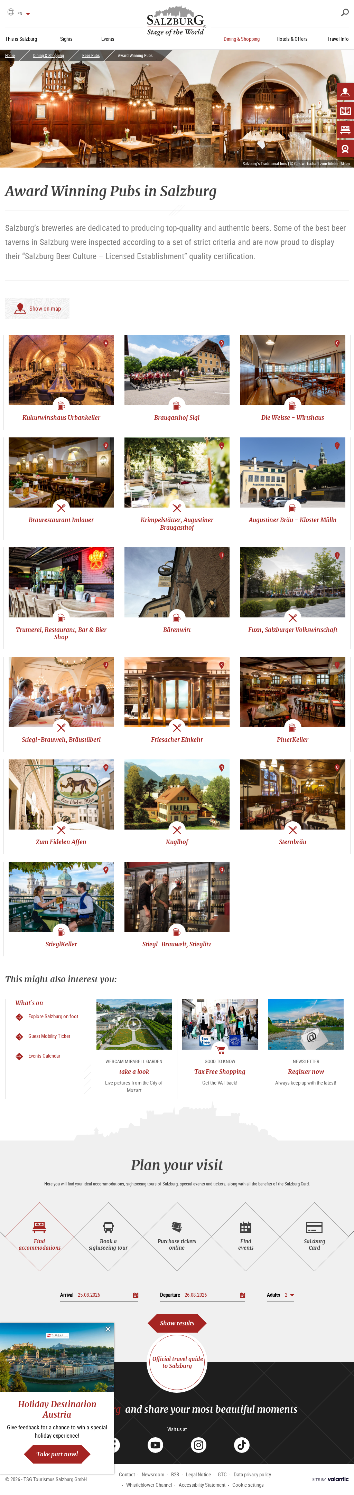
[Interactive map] (345, 91)
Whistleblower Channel (149, 1484)
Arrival (66, 1294)
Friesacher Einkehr (177, 740)
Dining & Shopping (48, 55)
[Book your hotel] (345, 129)
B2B (175, 1474)
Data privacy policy (252, 1474)
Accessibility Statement (202, 1484)
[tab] (39, 1236)
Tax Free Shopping (219, 1072)
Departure (170, 1294)
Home (10, 55)
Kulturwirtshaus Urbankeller (61, 418)
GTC (222, 1474)
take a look (134, 1072)
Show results (177, 1323)
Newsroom (153, 1474)
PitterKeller (292, 740)
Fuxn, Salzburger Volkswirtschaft (292, 630)
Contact (127, 1474)
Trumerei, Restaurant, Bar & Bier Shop (61, 633)
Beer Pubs (91, 55)
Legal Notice (198, 1474)
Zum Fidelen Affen (61, 842)
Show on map (45, 308)
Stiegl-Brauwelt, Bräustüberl (61, 740)
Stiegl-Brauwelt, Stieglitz (176, 944)
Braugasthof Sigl (176, 418)
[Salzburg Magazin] (345, 110)
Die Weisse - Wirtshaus (292, 418)
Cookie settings (248, 1484)
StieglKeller (61, 944)
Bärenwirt (177, 630)
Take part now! (57, 1454)
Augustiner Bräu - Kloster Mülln (293, 520)
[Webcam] (345, 148)
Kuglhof (177, 842)
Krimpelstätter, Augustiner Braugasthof (177, 523)
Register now (306, 1072)
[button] (280, 1295)
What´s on (29, 1003)
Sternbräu (292, 842)
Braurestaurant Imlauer (61, 520)
